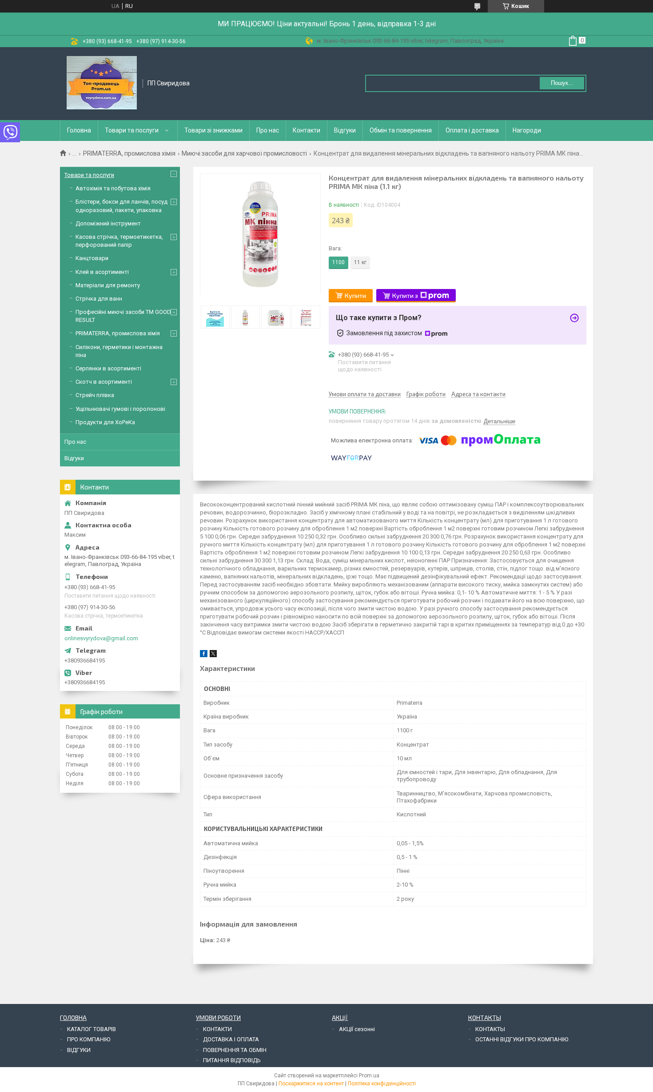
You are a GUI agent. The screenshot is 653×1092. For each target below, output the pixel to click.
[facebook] (203, 655)
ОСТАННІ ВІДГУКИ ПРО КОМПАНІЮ (521, 1039)
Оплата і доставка (472, 130)
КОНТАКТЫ (490, 1029)
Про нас (267, 130)
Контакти (306, 130)
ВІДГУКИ (79, 1050)
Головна (79, 130)
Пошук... (562, 83)
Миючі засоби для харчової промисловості (244, 153)
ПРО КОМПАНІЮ (88, 1039)
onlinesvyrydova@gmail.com (101, 638)
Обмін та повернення (401, 130)
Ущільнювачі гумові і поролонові (120, 408)
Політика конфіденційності (382, 1083)
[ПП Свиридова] (102, 82)
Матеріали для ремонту (108, 285)
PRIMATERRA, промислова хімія (129, 153)
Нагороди (527, 130)
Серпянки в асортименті (108, 368)
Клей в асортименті (102, 272)
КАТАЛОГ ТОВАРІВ (91, 1029)
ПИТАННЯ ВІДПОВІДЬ (232, 1060)
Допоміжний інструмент (108, 223)
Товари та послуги (132, 130)
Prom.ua (369, 1075)
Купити (355, 295)
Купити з (405, 295)
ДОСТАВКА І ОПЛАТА (231, 1039)
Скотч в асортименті (104, 381)
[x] (213, 655)
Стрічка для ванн (99, 298)
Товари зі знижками (213, 130)
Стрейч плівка (95, 395)
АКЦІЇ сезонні (357, 1029)
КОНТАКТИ (217, 1029)
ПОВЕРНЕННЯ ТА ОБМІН (235, 1050)
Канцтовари (92, 258)
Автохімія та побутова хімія (113, 188)
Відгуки (345, 130)
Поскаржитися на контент (311, 1083)
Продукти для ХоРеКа (105, 422)
